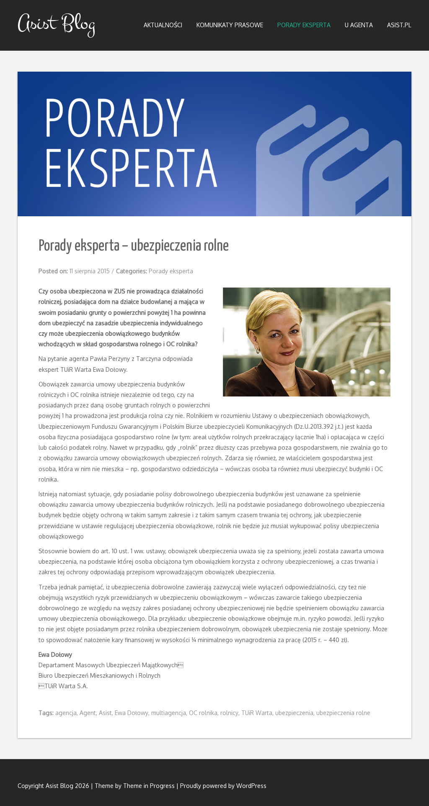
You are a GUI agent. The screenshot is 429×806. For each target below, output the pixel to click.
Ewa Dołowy (131, 712)
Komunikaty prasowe (229, 25)
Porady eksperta (304, 25)
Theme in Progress (149, 785)
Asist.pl (399, 25)
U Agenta (359, 25)
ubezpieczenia (294, 712)
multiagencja (168, 712)
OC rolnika (203, 712)
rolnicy (229, 712)
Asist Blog (56, 23)
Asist (105, 712)
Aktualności (163, 25)
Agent (88, 712)
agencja (66, 712)
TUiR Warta (256, 712)
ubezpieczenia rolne (343, 712)
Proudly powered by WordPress (223, 785)
